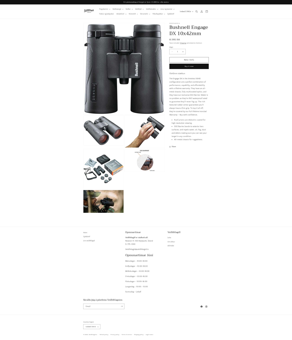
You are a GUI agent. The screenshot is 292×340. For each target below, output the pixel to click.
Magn (171, 47)
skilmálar (171, 246)
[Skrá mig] (121, 306)
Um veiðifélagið (89, 241)
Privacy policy (115, 334)
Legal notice (149, 334)
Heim (85, 233)
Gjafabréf (86, 237)
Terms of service (127, 334)
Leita (169, 238)
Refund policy (104, 334)
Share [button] (174, 147)
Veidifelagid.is (93, 334)
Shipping (183, 43)
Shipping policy (139, 334)
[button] (104, 9)
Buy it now (189, 66)
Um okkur (171, 242)
